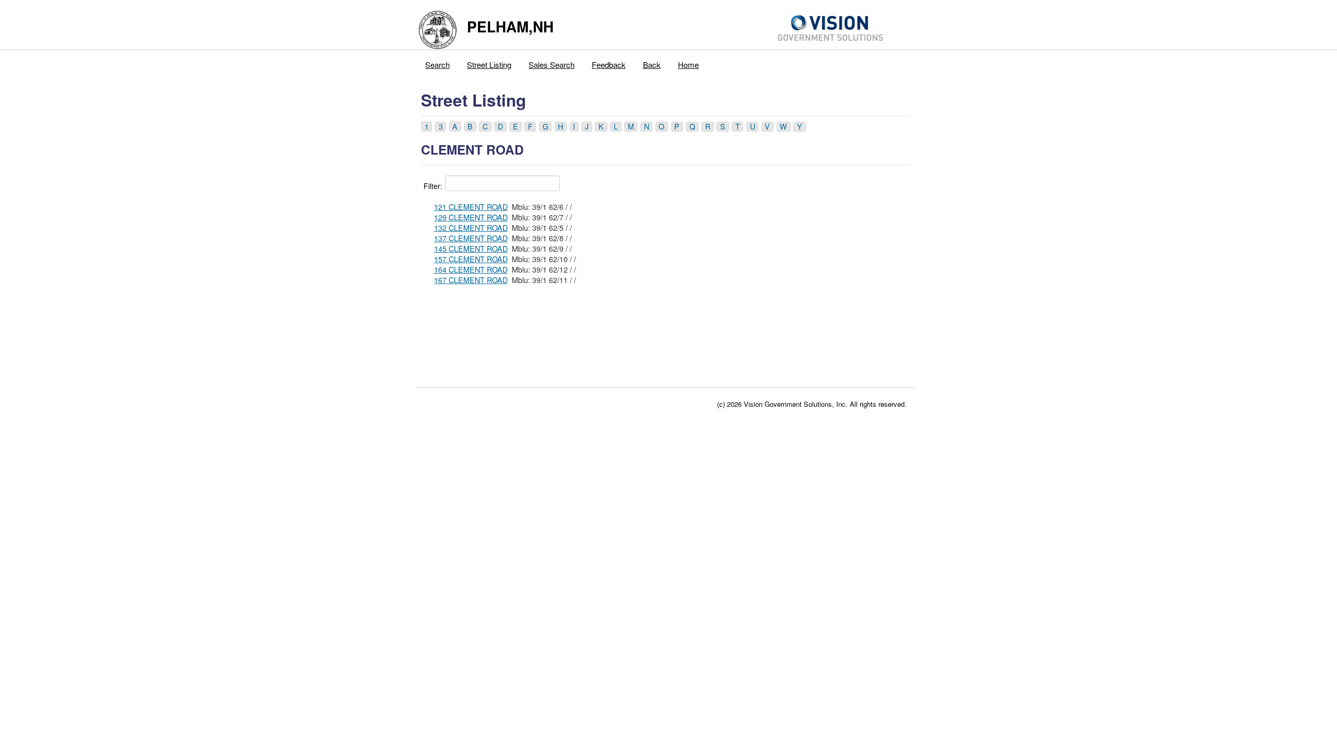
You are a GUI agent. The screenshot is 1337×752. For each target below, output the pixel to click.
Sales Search (551, 64)
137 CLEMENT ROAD (471, 238)
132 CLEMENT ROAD (471, 227)
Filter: (433, 186)
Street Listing (489, 64)
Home (688, 64)
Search (437, 64)
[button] (426, 127)
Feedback (609, 64)
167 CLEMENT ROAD (471, 280)
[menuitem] (438, 62)
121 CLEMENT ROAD (471, 207)
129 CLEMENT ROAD (471, 217)
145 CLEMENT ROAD (471, 248)
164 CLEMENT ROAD (471, 269)
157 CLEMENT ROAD (471, 259)
